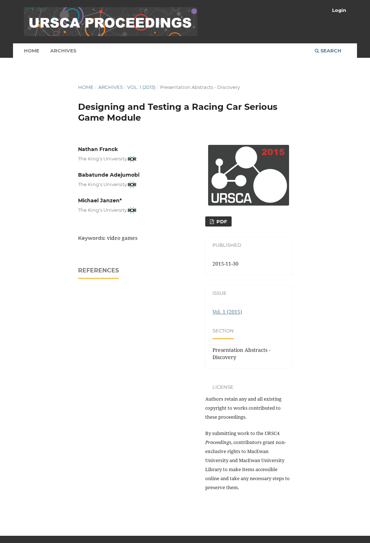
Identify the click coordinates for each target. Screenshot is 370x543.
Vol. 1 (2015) (141, 87)
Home (31, 50)
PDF (221, 221)
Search (330, 50)
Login (339, 10)
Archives (63, 50)
